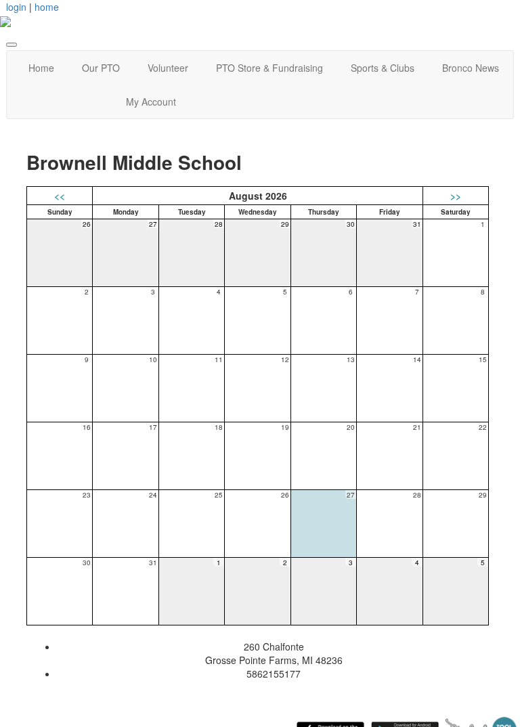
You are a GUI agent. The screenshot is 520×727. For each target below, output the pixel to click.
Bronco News (470, 67)
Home (41, 67)
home (47, 7)
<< (59, 195)
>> (455, 195)
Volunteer (168, 67)
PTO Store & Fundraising (269, 67)
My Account (151, 101)
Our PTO (101, 67)
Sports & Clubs (382, 67)
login (16, 7)
